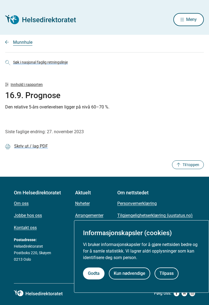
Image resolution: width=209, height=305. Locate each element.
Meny (191, 19)
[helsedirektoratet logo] (42, 293)
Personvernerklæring (137, 203)
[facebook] (176, 293)
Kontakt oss (25, 227)
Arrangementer (89, 215)
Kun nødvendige (129, 273)
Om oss (21, 203)
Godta (94, 273)
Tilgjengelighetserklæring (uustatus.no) (155, 215)
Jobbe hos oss (28, 215)
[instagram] (192, 293)
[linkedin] (184, 293)
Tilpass (166, 273)
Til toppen (191, 165)
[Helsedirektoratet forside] (44, 19)
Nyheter (82, 203)
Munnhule (22, 42)
